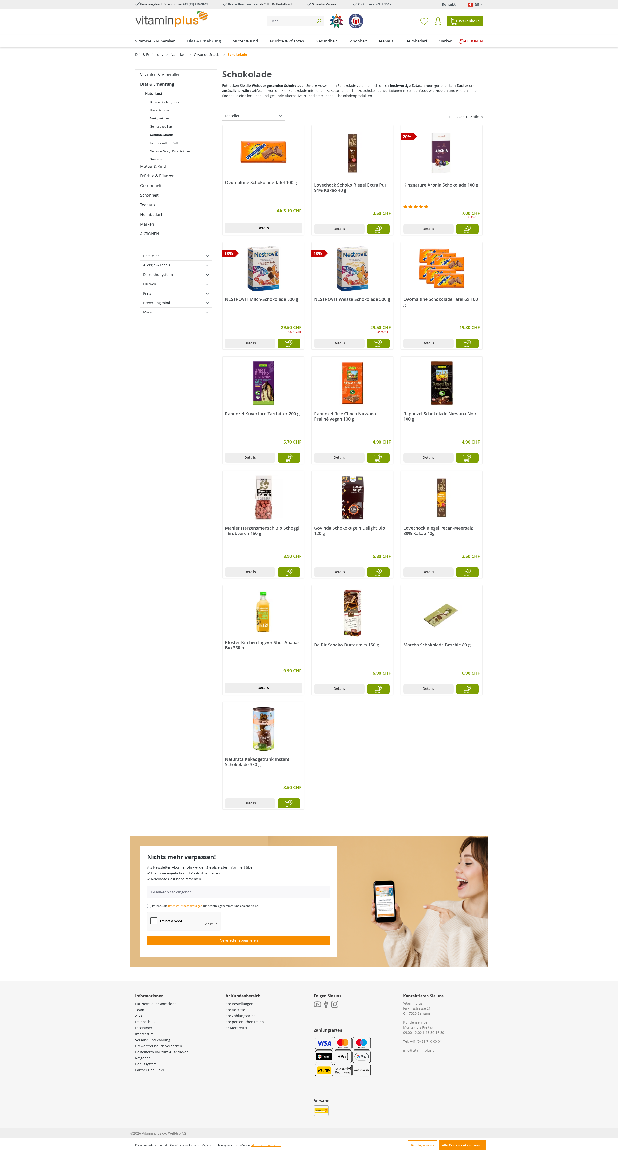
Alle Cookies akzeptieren (462, 1145)
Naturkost (153, 93)
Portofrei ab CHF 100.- (374, 4)
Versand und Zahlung (152, 1040)
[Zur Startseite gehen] (171, 19)
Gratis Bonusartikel (243, 4)
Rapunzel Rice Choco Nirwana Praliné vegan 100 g (345, 416)
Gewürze (156, 159)
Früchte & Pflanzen (157, 176)
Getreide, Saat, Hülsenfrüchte (170, 151)
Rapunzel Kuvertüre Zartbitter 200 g (262, 413)
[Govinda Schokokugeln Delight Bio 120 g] (352, 497)
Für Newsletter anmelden (155, 1003)
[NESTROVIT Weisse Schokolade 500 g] (352, 269)
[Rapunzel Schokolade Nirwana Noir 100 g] (441, 383)
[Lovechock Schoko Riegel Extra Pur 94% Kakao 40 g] (352, 153)
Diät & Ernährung (157, 84)
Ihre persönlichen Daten (244, 1022)
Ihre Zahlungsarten (240, 1015)
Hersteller (151, 255)
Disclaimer (143, 1028)
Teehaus (147, 205)
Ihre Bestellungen (239, 1003)
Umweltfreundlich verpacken (158, 1046)
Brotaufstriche (159, 110)
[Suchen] (318, 21)
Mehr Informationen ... (266, 1145)
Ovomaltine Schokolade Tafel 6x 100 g (440, 302)
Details (263, 227)
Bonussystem (146, 1064)
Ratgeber (142, 1058)
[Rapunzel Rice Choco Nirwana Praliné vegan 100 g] (352, 383)
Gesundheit (151, 185)
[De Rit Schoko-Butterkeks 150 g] (352, 613)
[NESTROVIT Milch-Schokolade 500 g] (263, 269)
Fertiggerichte (159, 118)
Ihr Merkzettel (236, 1028)
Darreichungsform (158, 274)
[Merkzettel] (424, 21)
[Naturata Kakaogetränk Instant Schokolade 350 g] (263, 729)
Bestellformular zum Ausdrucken (162, 1052)
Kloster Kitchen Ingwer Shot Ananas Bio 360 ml (262, 645)
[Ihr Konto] (438, 21)
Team (139, 1009)
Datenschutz (145, 1022)
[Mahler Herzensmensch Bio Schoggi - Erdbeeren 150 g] (263, 497)
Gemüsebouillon (161, 127)
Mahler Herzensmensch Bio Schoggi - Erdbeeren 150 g (262, 530)
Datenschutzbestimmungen (185, 906)
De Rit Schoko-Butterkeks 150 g (346, 645)
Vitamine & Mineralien (160, 74)
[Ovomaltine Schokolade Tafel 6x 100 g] (441, 269)
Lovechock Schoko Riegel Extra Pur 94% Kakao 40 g (350, 187)
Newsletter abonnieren (239, 940)
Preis (147, 293)
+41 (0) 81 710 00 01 (426, 1041)
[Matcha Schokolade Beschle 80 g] (441, 613)
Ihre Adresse (235, 1009)
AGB (138, 1015)
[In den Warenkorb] (378, 229)
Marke (148, 312)
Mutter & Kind (153, 166)
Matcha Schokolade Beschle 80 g (437, 645)
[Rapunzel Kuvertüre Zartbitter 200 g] (263, 383)
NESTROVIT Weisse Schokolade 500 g (352, 299)
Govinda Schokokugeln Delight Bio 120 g (349, 530)
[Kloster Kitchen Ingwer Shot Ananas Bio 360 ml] (263, 612)
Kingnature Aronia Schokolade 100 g (440, 185)
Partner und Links (149, 1070)
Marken (147, 224)
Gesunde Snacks (161, 135)
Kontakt (449, 4)
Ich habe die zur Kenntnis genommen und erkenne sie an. (205, 906)
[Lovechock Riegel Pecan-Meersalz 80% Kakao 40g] (441, 497)
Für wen (149, 284)
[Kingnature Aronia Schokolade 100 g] (441, 153)
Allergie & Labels (156, 265)
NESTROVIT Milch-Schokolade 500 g (261, 299)
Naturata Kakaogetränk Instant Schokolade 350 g (257, 761)
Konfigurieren (422, 1145)
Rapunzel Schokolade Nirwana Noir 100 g (440, 416)
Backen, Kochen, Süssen (166, 102)
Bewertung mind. (157, 302)
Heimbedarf (151, 214)
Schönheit (149, 195)
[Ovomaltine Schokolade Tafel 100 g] (263, 152)
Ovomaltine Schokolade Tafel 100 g (261, 182)
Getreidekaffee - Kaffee (165, 143)
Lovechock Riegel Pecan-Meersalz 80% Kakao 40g (438, 530)
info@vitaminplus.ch (419, 1050)
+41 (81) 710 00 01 (195, 4)
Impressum (144, 1034)
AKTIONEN (149, 233)
